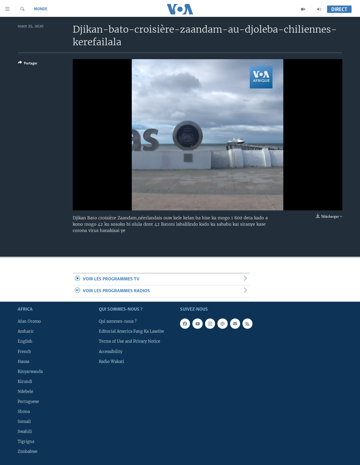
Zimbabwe (27, 451)
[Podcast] (222, 323)
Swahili (25, 431)
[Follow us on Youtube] (197, 323)
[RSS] (247, 323)
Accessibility (110, 351)
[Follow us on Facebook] (185, 323)
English (25, 341)
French (24, 351)
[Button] (27, 64)
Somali (24, 421)
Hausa (23, 361)
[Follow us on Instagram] (210, 323)
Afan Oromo (29, 321)
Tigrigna (26, 441)
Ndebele (25, 391)
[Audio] (319, 9)
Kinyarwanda (30, 371)
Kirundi (25, 381)
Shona (24, 411)
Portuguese (28, 401)
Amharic (26, 331)
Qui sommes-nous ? (118, 321)
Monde (40, 9)
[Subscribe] (235, 323)
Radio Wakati (111, 361)
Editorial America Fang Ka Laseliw (131, 331)
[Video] (303, 9)
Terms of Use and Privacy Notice (129, 341)
